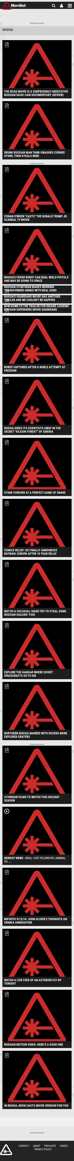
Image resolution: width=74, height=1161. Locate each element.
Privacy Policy (43, 1149)
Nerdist (14, 5)
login (61, 5)
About (36, 1145)
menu (70, 5)
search (53, 5)
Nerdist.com (6, 1149)
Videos (64, 1145)
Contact (24, 1145)
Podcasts (50, 1145)
